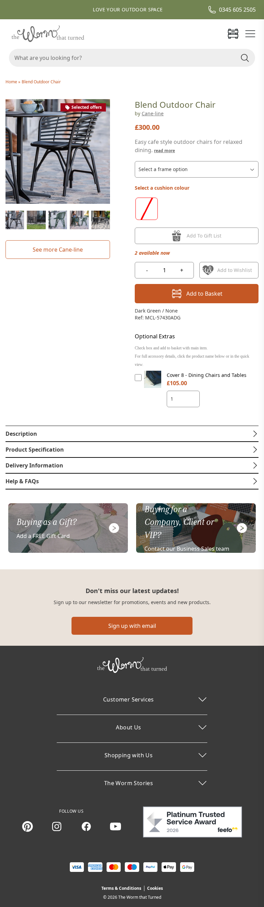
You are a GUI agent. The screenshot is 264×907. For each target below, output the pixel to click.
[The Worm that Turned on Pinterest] (27, 826)
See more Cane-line (58, 249)
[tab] (132, 433)
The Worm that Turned (139, 897)
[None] (146, 209)
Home (12, 82)
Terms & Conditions (121, 888)
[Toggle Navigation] (250, 34)
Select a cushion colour (162, 187)
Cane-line (153, 113)
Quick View (152, 386)
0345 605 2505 (237, 9)
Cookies (155, 888)
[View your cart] (233, 34)
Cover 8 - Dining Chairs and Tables (206, 375)
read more (164, 151)
